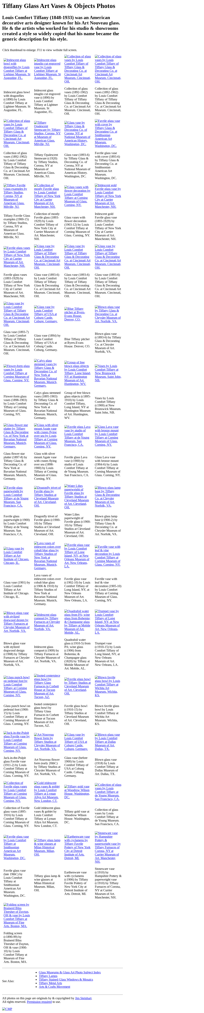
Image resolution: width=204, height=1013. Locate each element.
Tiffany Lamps (48, 976)
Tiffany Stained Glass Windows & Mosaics (66, 979)
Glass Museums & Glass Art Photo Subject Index (70, 972)
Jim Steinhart (83, 998)
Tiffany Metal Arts (50, 983)
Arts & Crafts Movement (54, 986)
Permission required (39, 1001)
